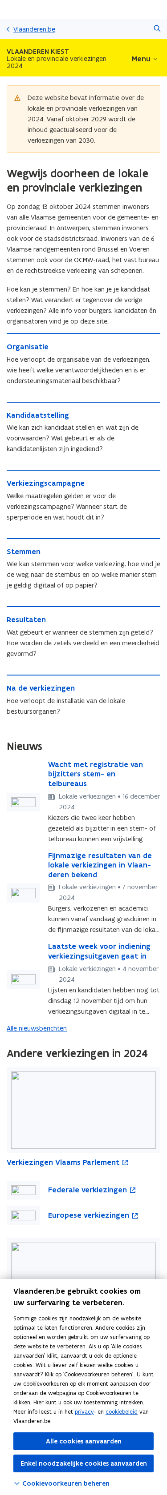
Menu (141, 59)
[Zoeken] (157, 29)
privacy (84, 1411)
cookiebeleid (122, 1411)
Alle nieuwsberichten (37, 1028)
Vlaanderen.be (34, 29)
